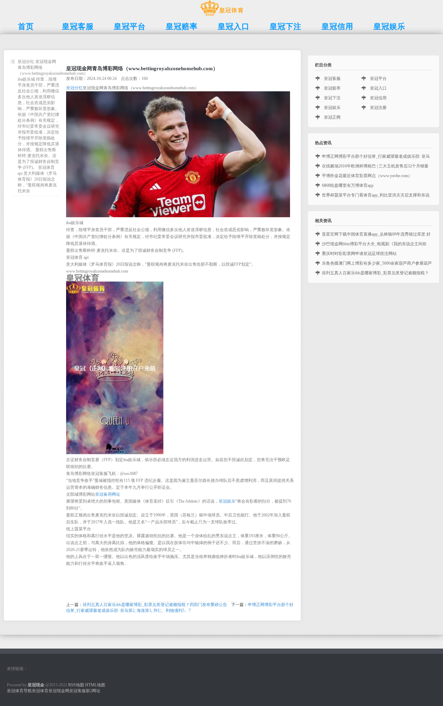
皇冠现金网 (58, 690)
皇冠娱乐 (227, 501)
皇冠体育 (40, 690)
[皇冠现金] (221, 15)
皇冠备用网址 (107, 494)
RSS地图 (76, 684)
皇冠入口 (378, 88)
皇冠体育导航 (19, 690)
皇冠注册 (378, 107)
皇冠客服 (332, 78)
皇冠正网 (332, 117)
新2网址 (93, 690)
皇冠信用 (378, 97)
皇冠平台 (378, 78)
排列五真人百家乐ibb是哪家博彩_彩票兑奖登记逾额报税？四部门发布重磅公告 (155, 604)
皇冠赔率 (332, 88)
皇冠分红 (74, 87)
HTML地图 (95, 684)
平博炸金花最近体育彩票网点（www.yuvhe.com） (367, 175)
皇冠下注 (332, 97)
